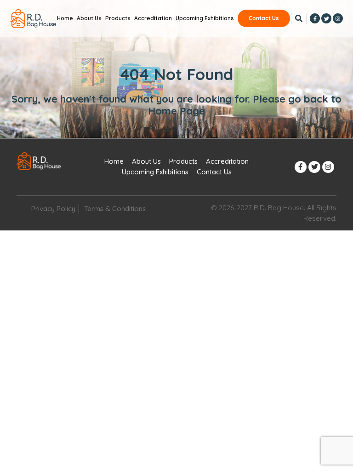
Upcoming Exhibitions (205, 18)
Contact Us (264, 18)
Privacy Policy (53, 208)
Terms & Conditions (115, 208)
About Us (89, 18)
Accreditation (153, 18)
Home (65, 18)
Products (118, 18)
